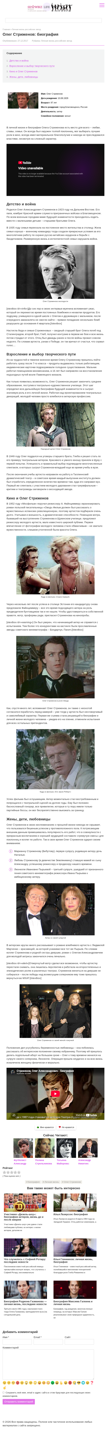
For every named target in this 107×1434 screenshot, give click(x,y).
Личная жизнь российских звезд (56, 41)
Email (37, 1337)
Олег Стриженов (72, 1182)
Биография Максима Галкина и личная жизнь (73, 1302)
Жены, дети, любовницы (23, 77)
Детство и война (19, 60)
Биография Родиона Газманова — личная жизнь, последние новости (25, 1302)
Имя (6, 1337)
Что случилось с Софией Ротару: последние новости (25, 1260)
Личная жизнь (52, 1182)
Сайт (68, 1337)
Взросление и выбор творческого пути (32, 66)
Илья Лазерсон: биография (71, 1214)
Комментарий (11, 1347)
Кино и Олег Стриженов (23, 71)
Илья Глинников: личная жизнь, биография (73, 1260)
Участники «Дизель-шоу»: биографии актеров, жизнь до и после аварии (23, 1217)
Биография (34, 1182)
